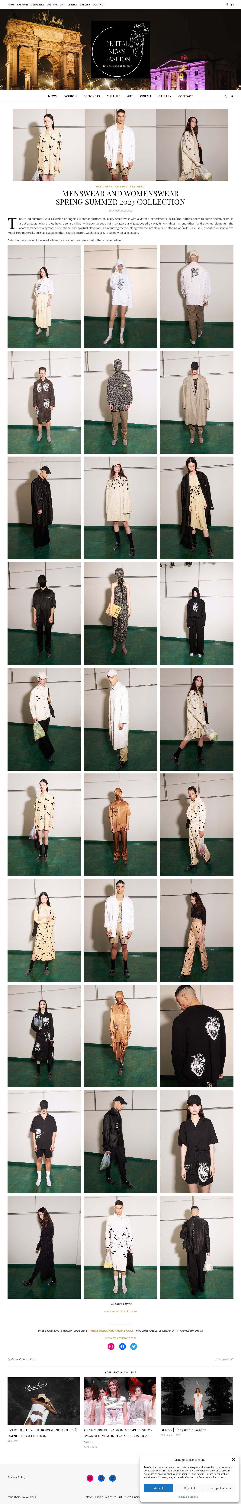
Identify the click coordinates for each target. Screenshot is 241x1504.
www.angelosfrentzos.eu (120, 1311)
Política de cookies (188, 1496)
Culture (52, 4)
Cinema (72, 4)
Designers (37, 4)
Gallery (85, 4)
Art (62, 4)
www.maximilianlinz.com (120, 1338)
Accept (158, 1488)
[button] (233, 1459)
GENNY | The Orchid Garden (184, 1430)
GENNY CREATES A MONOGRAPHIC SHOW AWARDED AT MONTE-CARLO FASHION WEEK (118, 1436)
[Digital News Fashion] (120, 49)
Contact (99, 4)
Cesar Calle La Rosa (23, 1359)
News (11, 4)
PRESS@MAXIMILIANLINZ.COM (111, 1330)
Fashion (22, 4)
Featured (137, 186)
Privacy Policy (16, 1477)
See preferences (220, 1488)
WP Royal (31, 1497)
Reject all (189, 1488)
